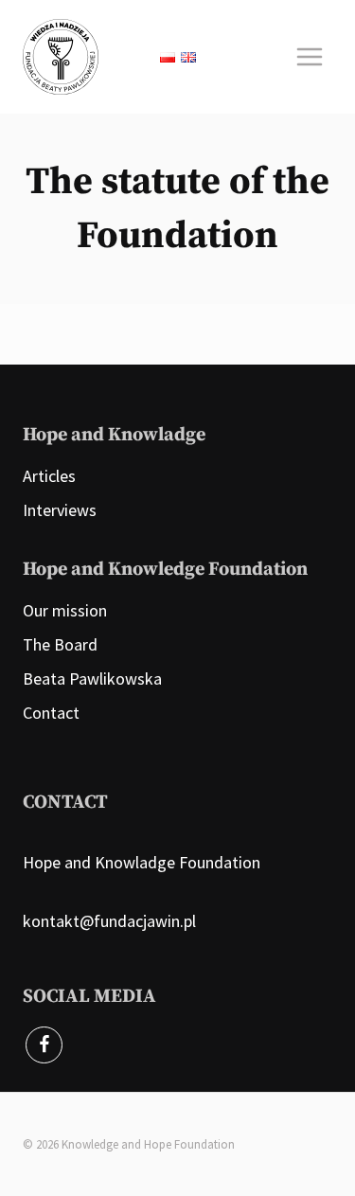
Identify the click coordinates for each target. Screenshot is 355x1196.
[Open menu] (309, 56)
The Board (60, 644)
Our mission (65, 610)
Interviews (60, 510)
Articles (49, 476)
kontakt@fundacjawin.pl (109, 921)
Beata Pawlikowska (92, 678)
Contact (51, 712)
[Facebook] (44, 1044)
